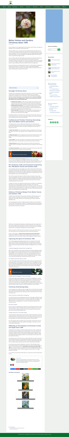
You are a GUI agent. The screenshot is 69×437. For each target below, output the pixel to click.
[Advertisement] (44, 2)
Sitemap (49, 434)
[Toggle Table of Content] (37, 88)
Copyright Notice (27, 434)
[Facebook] (11, 365)
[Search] (59, 50)
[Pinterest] (13, 365)
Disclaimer (46, 434)
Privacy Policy (33, 434)
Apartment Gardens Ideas (14, 429)
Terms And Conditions (40, 434)
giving (33, 185)
